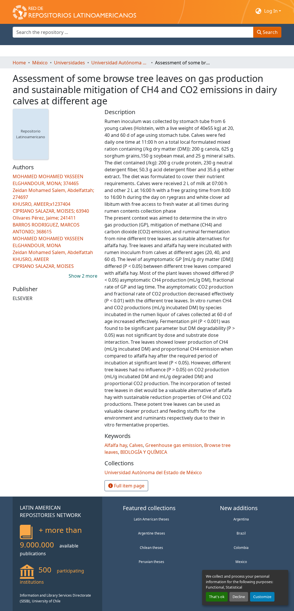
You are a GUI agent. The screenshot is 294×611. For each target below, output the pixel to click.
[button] (74, 11)
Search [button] (270, 32)
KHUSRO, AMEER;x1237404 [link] (41, 204)
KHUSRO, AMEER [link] (31, 259)
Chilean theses (151, 547)
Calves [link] (136, 445)
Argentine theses (151, 533)
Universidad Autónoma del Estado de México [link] (120, 62)
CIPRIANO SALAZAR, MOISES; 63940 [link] (51, 211)
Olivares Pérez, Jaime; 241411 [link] (44, 218)
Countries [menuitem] (55, 51)
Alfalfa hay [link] (116, 445)
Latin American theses (151, 519)
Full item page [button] (128, 486)
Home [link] (19, 62)
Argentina (241, 519)
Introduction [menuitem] (26, 51)
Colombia (241, 547)
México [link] (40, 62)
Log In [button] (271, 11)
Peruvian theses (151, 561)
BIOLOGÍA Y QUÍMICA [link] (143, 452)
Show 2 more (83, 276)
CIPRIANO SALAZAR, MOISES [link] (43, 266)
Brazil (241, 533)
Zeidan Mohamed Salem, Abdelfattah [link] (53, 252)
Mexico (241, 561)
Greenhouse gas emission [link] (173, 445)
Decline (239, 596)
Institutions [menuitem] (83, 51)
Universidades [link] (69, 62)
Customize (262, 596)
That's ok (217, 596)
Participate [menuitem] (112, 51)
